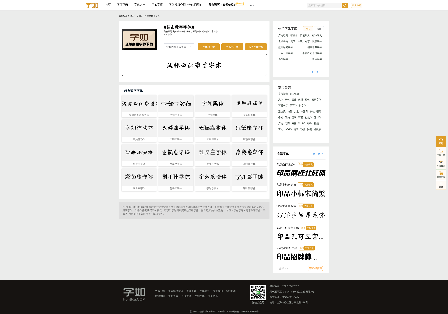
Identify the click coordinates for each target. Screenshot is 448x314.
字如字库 (157, 4)
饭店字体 (317, 59)
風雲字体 (317, 41)
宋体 (287, 99)
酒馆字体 (283, 59)
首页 (108, 4)
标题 (316, 123)
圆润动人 (305, 35)
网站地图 (160, 295)
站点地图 (231, 290)
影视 (309, 129)
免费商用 (295, 93)
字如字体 (173, 295)
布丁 (307, 41)
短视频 (317, 129)
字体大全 (139, 4)
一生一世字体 (285, 53)
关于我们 (218, 290)
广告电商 (283, 35)
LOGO (288, 129)
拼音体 (302, 105)
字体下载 (160, 290)
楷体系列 (317, 35)
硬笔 (318, 111)
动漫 (302, 129)
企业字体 (186, 295)
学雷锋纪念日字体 (312, 53)
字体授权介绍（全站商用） (185, 4)
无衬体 (317, 117)
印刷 (309, 123)
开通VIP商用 (315, 268)
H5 (304, 123)
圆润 (294, 117)
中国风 (304, 111)
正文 (280, 129)
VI (299, 123)
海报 (294, 123)
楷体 (307, 99)
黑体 (280, 99)
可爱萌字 (283, 105)
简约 (287, 117)
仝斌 (300, 41)
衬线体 (308, 117)
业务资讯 (213, 295)
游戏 (296, 129)
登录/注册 (356, 5)
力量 (296, 111)
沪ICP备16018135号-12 (216, 311)
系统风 (282, 111)
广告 (280, 123)
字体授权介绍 (175, 290)
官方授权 (283, 93)
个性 (280, 117)
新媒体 (294, 35)
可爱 (300, 117)
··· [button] (252, 5)
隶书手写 (283, 41)
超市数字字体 (153, 15)
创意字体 (316, 99)
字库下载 (122, 4)
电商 (287, 123)
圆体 (294, 99)
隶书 (300, 99)
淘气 (292, 41)
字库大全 (204, 290)
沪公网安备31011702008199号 (243, 311)
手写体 (293, 105)
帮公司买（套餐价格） (223, 4)
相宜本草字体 (314, 47)
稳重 (289, 111)
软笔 (312, 111)
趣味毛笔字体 (285, 47)
